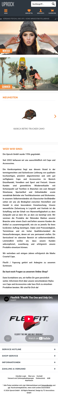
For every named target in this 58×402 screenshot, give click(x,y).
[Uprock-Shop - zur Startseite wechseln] (14, 4)
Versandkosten (46, 385)
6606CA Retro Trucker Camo (29, 129)
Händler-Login (21, 376)
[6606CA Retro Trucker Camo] (29, 114)
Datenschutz (40, 378)
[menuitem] (52, 11)
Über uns (31, 376)
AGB (48, 378)
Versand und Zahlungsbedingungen (21, 378)
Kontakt (39, 376)
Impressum (29, 380)
